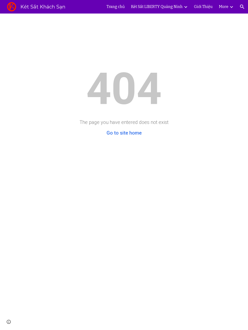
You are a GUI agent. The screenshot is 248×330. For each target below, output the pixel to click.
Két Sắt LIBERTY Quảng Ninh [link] (157, 6)
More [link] (223, 6)
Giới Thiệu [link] (203, 6)
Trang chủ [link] (116, 6)
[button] (242, 7)
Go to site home (124, 133)
